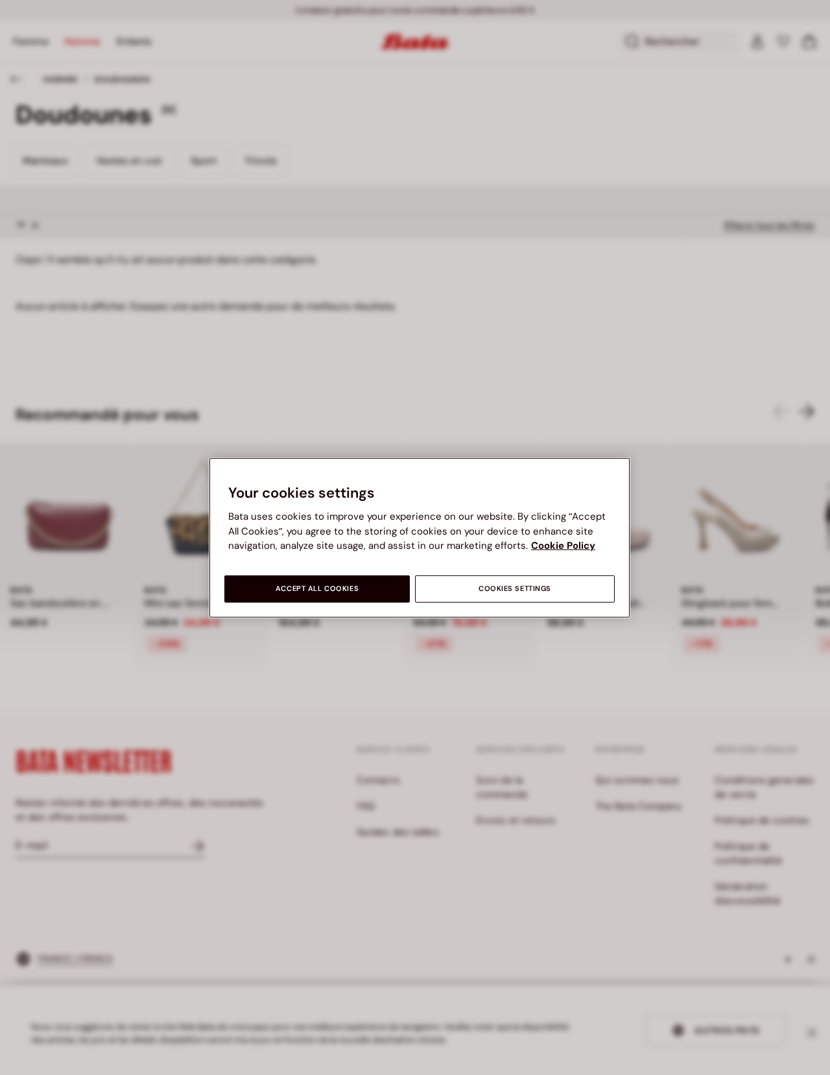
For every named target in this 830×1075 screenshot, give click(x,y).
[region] (419, 537)
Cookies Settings (515, 589)
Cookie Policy (563, 545)
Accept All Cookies (317, 589)
